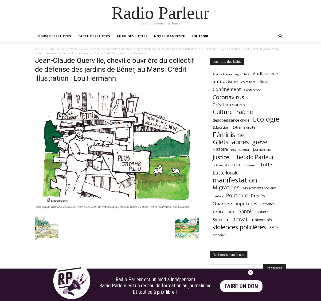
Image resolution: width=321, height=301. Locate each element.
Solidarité (262, 212)
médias (218, 196)
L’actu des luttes (94, 36)
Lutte (266, 164)
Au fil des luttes (132, 36)
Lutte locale (226, 172)
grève (259, 141)
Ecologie (266, 119)
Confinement (227, 89)
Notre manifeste (169, 36)
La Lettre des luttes (273, 297)
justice (221, 157)
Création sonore (230, 104)
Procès (258, 195)
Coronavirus (228, 97)
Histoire (220, 149)
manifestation (235, 180)
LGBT (236, 165)
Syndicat (221, 219)
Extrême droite (244, 127)
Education (221, 127)
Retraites (267, 204)
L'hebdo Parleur (253, 156)
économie (219, 235)
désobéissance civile (231, 120)
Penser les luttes (54, 36)
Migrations (226, 187)
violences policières (239, 227)
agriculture (242, 74)
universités (262, 219)
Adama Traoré (222, 74)
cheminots (248, 82)
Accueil (39, 49)
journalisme (262, 149)
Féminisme (229, 134)
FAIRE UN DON (241, 286)
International (240, 149)
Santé (245, 211)
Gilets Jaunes (231, 141)
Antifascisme (265, 73)
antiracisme (225, 81)
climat (263, 81)
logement (251, 165)
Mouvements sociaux (259, 188)
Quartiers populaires (235, 203)
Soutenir (200, 36)
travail (241, 219)
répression (224, 211)
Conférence (252, 90)
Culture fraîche (233, 111)
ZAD (273, 227)
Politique (237, 195)
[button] (280, 36)
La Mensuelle (221, 165)
